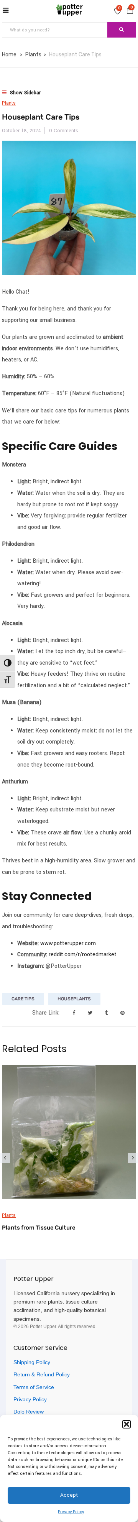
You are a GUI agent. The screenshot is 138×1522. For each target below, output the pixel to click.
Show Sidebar (24, 92)
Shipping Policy (31, 1362)
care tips (23, 999)
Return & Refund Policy (41, 1374)
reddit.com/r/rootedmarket (83, 955)
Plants (33, 54)
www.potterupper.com (68, 943)
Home (9, 54)
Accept (69, 1495)
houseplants (74, 999)
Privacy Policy (71, 1512)
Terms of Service (33, 1387)
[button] (126, 1424)
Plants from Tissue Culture (39, 1227)
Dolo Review (28, 1412)
